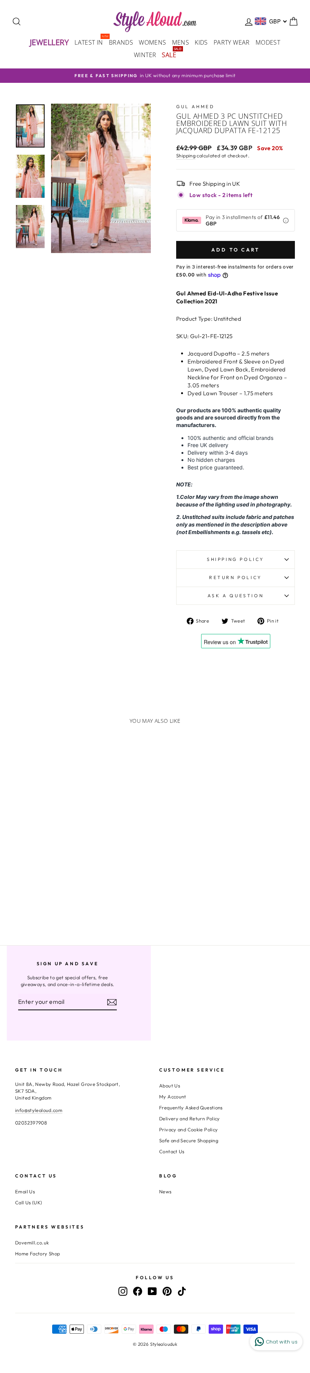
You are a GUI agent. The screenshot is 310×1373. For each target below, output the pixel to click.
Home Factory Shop (37, 1253)
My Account (172, 1096)
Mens (180, 42)
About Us (169, 1086)
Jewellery (49, 42)
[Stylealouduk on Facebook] (137, 1290)
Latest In (90, 42)
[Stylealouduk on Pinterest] (167, 1290)
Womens (152, 42)
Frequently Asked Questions (191, 1107)
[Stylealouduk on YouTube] (152, 1290)
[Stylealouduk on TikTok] (181, 1290)
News (165, 1191)
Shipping (185, 155)
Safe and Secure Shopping (188, 1140)
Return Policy (235, 577)
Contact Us (171, 1151)
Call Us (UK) (28, 1202)
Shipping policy (235, 559)
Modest (268, 42)
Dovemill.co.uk (32, 1242)
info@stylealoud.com (38, 1110)
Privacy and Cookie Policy (188, 1129)
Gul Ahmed (195, 106)
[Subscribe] (112, 1001)
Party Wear (232, 42)
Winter (145, 55)
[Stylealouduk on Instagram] (122, 1290)
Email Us (25, 1191)
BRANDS (121, 42)
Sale (170, 54)
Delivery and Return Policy (189, 1118)
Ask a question (236, 595)
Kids (201, 42)
